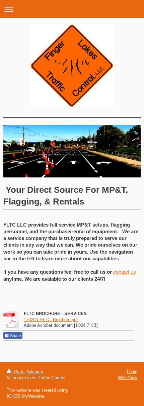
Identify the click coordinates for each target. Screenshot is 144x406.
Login (132, 371)
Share (15, 335)
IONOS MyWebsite (25, 396)
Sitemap (35, 371)
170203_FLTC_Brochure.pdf (51, 319)
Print (18, 371)
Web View (127, 377)
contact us (124, 272)
